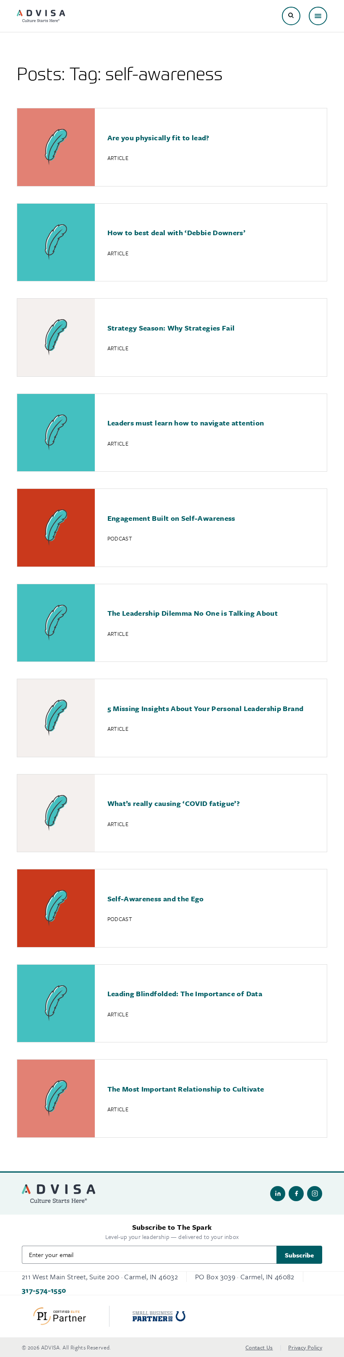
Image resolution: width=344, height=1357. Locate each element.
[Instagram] (314, 1193)
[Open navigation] (318, 16)
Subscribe (299, 1255)
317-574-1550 (44, 1290)
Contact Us (259, 1347)
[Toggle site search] (291, 16)
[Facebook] (296, 1193)
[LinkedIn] (277, 1193)
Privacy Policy (305, 1347)
